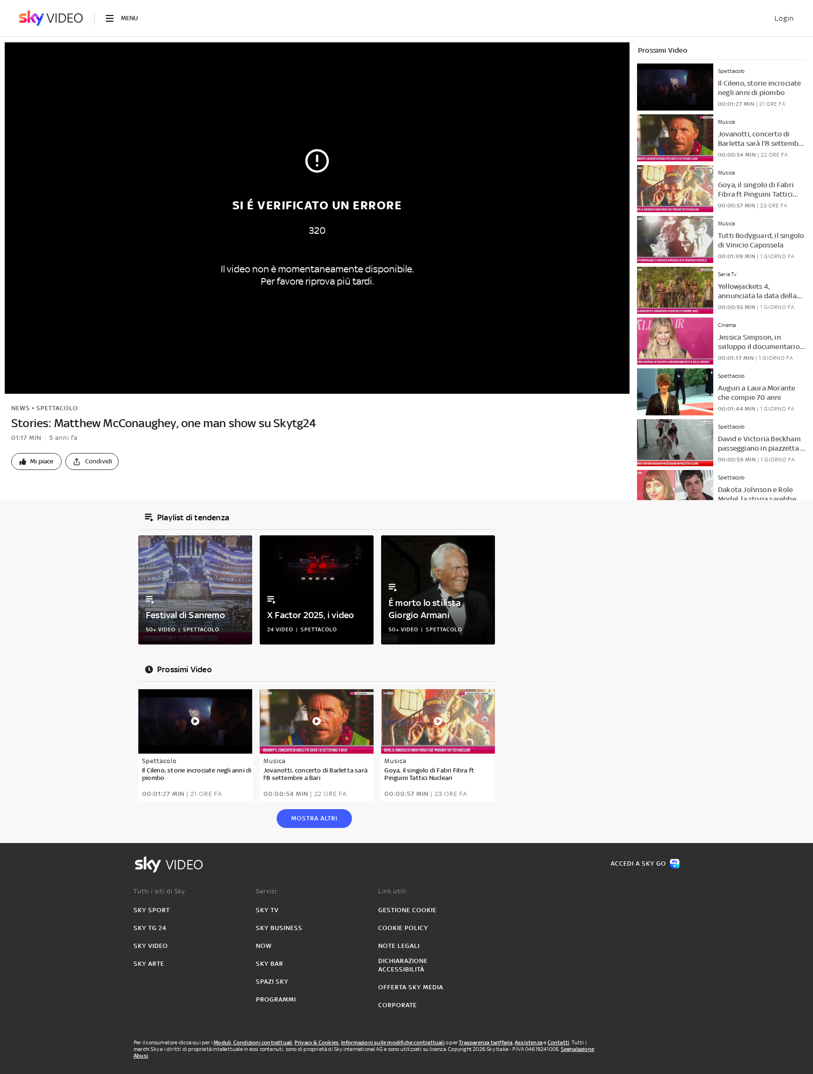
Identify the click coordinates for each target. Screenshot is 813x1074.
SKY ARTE (149, 963)
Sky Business (279, 927)
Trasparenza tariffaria (485, 1042)
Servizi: (267, 891)
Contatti (559, 1042)
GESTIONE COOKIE (407, 910)
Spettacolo (57, 408)
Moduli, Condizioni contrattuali (253, 1042)
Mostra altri (314, 818)
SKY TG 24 (150, 927)
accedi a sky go (638, 863)
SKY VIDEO (151, 945)
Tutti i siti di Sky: (160, 891)
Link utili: (393, 891)
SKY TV (267, 910)
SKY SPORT (152, 910)
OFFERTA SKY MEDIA (410, 987)
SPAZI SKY (272, 981)
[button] (36, 461)
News (20, 408)
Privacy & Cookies (317, 1042)
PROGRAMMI (276, 999)
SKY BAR (269, 963)
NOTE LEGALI (399, 945)
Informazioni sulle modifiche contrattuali (393, 1042)
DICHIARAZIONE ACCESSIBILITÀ (403, 965)
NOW (264, 945)
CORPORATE (397, 1005)
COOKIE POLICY (403, 927)
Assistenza (528, 1042)
